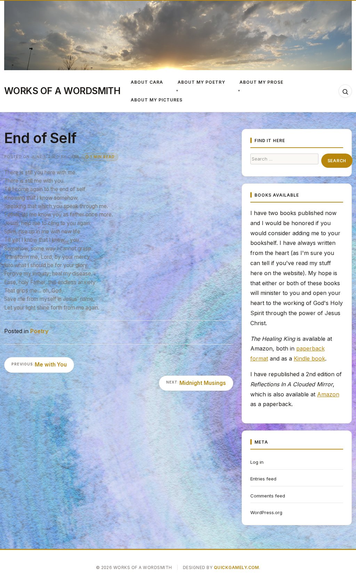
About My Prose (261, 82)
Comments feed (267, 496)
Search (336, 160)
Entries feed (263, 478)
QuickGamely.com (236, 567)
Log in (257, 462)
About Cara (147, 82)
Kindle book (309, 358)
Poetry (39, 331)
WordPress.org (266, 512)
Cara (74, 156)
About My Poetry (201, 82)
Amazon (328, 394)
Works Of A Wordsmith (62, 90)
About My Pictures (156, 99)
